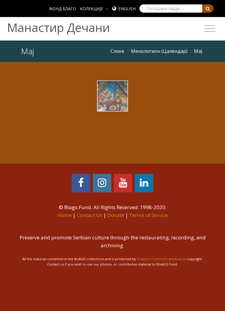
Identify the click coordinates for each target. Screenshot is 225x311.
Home (64, 215)
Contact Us (89, 215)
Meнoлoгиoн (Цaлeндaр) (159, 51)
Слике (117, 51)
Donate (115, 215)
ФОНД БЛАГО (62, 8)
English (127, 8)
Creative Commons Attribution (161, 259)
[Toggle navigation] (209, 29)
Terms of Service (148, 215)
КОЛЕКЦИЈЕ (91, 8)
